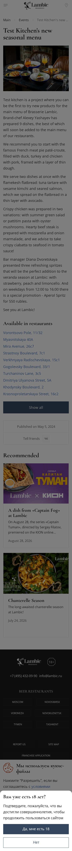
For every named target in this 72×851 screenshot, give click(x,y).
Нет (36, 842)
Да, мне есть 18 (36, 828)
